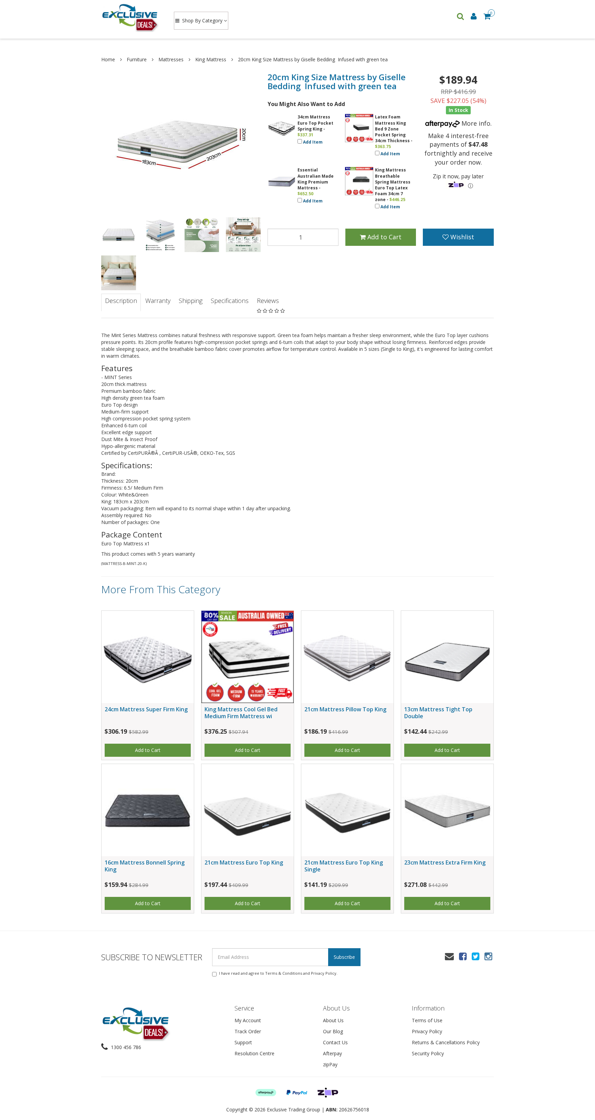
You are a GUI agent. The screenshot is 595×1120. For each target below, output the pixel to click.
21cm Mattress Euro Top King (244, 862)
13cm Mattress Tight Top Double (438, 712)
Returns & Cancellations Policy (446, 1042)
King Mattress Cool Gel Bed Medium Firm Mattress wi (241, 712)
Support (243, 1042)
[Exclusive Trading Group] (131, 17)
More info (475, 123)
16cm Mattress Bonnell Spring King (145, 866)
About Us (333, 1020)
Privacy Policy (323, 973)
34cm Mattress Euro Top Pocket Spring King (315, 123)
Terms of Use (427, 1020)
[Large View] (118, 234)
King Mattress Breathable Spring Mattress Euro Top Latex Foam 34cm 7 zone (392, 184)
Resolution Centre (254, 1053)
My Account (247, 1020)
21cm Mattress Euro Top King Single (343, 866)
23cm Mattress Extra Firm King (445, 862)
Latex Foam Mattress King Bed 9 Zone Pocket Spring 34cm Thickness (392, 129)
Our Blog (333, 1031)
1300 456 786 (125, 1047)
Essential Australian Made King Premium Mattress (316, 178)
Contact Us (335, 1042)
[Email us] (449, 956)
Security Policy (428, 1053)
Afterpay (332, 1053)
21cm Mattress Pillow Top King (345, 709)
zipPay (330, 1064)
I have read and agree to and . (278, 973)
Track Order (247, 1031)
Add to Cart (383, 237)
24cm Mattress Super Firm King (146, 709)
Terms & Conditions (283, 973)
